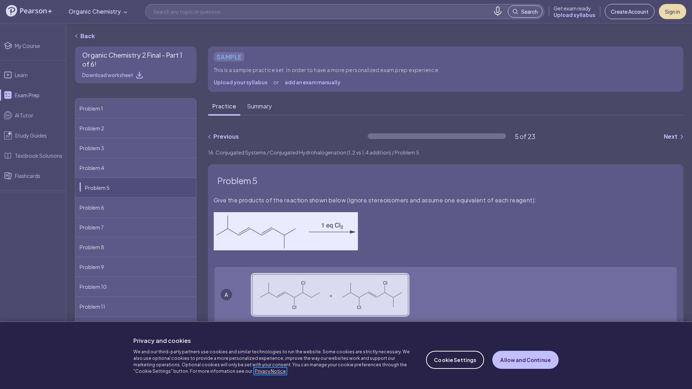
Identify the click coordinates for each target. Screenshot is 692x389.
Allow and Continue (525, 360)
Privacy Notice (270, 371)
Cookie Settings (455, 360)
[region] (346, 355)
